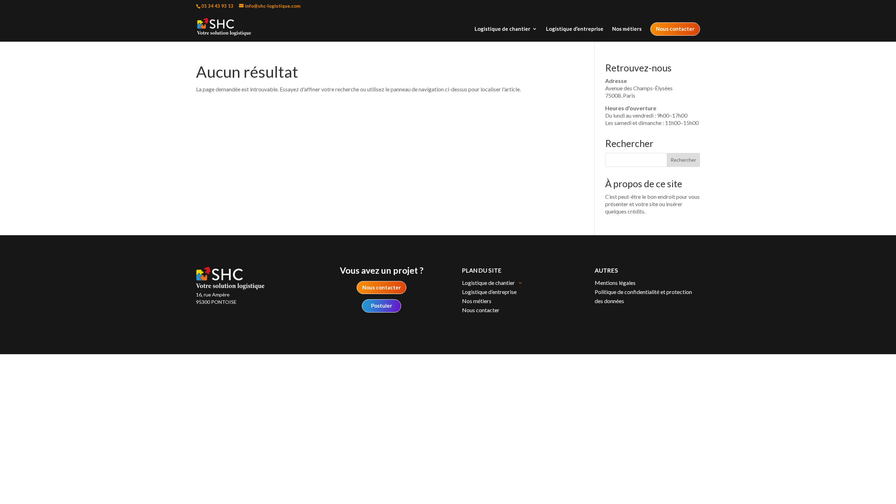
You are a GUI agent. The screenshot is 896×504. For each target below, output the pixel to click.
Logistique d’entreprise (574, 29)
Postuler (381, 305)
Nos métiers (627, 29)
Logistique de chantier (502, 29)
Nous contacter (675, 29)
